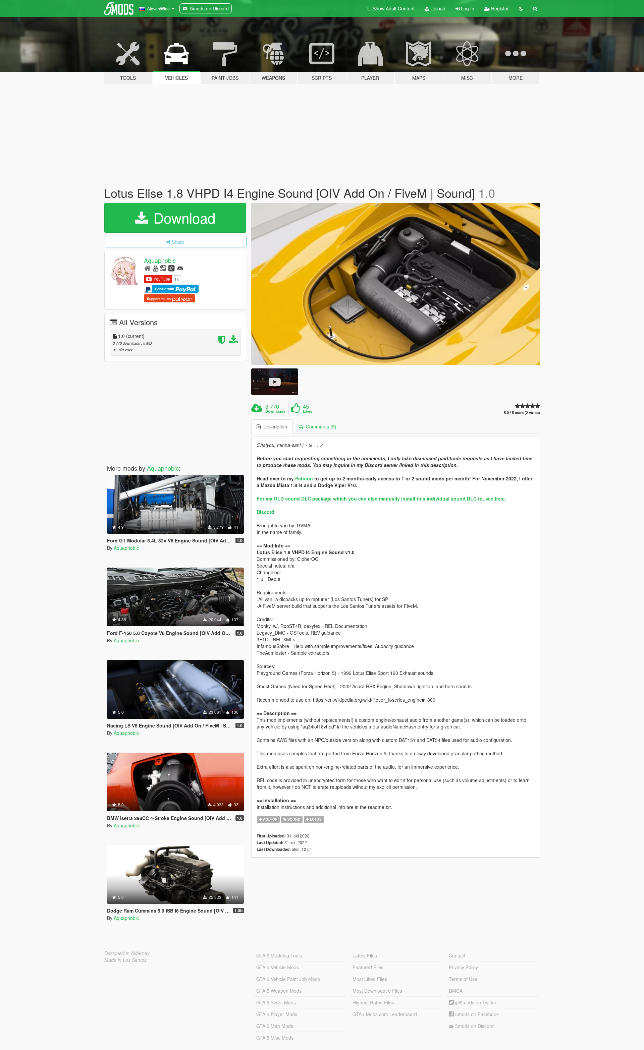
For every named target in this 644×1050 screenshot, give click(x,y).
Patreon (304, 478)
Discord (265, 512)
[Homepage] (147, 268)
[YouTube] (155, 268)
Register (499, 8)
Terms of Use (463, 979)
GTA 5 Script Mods (276, 1002)
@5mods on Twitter (475, 1002)
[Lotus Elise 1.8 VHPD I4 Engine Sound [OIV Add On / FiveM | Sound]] (395, 284)
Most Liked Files (370, 979)
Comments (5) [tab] (319, 426)
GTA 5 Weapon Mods (279, 990)
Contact (457, 955)
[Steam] (163, 268)
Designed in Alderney (127, 953)
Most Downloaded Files (377, 990)
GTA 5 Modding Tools (279, 955)
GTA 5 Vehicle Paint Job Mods (288, 979)
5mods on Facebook (476, 1014)
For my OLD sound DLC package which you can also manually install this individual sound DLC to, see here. (381, 498)
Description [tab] (274, 426)
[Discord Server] (180, 268)
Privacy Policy (463, 967)
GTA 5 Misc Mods (274, 1037)
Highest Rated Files (373, 1002)
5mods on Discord (474, 1026)
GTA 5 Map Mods (274, 1026)
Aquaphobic (160, 260)
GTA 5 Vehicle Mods (277, 967)
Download (182, 218)
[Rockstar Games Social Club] (171, 268)
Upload (437, 8)
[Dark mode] (521, 8)
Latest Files (365, 955)
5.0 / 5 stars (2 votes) (522, 412)
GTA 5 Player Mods (276, 1014)
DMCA (456, 990)
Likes (307, 411)
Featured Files (368, 967)
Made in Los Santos (125, 959)
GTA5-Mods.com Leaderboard (385, 1014)
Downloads (275, 411)
